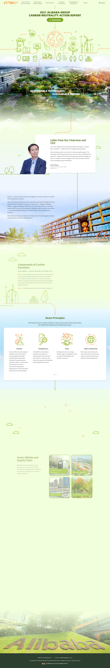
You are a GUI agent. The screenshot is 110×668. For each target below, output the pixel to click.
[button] (53, 374)
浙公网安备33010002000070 (52, 663)
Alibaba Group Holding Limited (44, 657)
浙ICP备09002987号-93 (63, 663)
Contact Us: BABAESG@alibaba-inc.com (63, 657)
